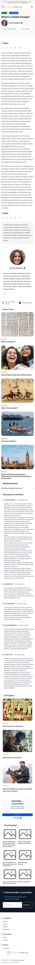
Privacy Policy (4, 962)
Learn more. (24, 2)
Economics (6, 929)
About (5, 937)
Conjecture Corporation (18, 960)
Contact (5, 940)
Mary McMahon (15, 23)
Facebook (6, 948)
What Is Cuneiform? (8, 342)
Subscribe (17, 814)
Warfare (4, 438)
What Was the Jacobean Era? (13, 726)
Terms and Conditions (14, 962)
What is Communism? (24, 881)
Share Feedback (27, 303)
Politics (4, 472)
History (4, 339)
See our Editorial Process (10, 303)
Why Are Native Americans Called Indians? (16, 375)
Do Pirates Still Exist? (8, 441)
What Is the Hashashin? (9, 408)
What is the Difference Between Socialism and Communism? (9, 864)
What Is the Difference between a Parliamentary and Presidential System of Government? (16, 476)
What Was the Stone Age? (12, 757)
